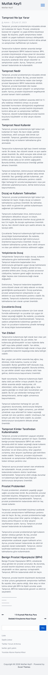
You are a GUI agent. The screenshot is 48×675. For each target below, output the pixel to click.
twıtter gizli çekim (9, 648)
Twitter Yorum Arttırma (11, 644)
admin (6, 22)
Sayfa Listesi (7, 640)
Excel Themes (24, 667)
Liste (4, 635)
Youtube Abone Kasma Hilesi (14, 652)
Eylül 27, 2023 (20, 22)
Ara (42, 628)
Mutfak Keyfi (11, 4)
